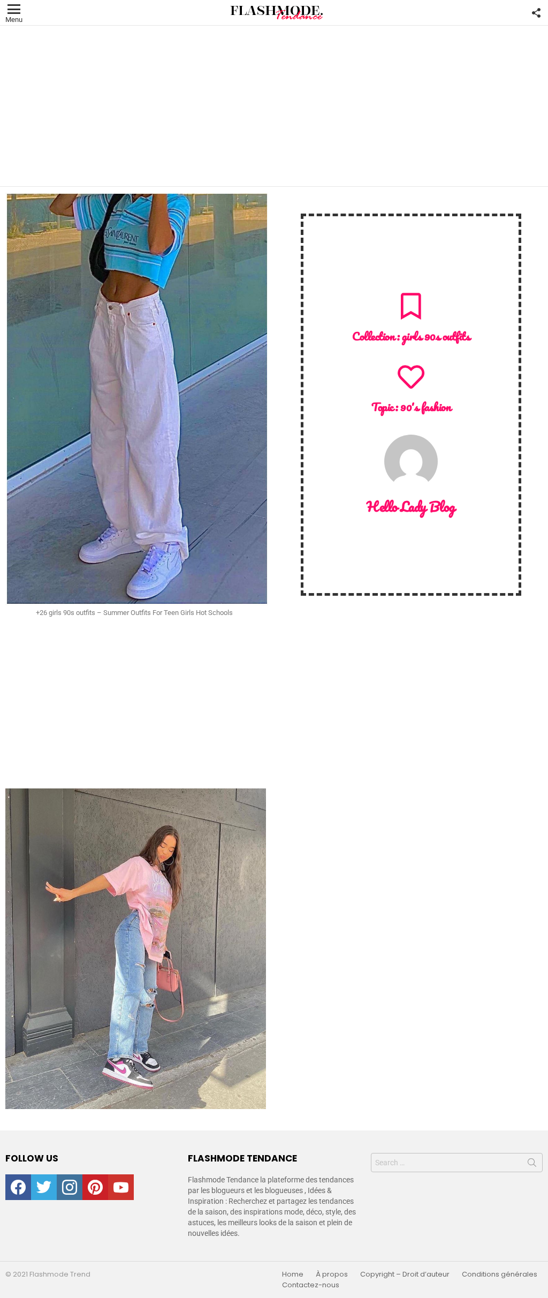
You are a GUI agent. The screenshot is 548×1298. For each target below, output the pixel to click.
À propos (332, 1274)
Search (532, 1164)
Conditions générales (499, 1274)
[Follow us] (536, 13)
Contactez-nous (310, 1285)
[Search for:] (457, 1162)
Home (292, 1274)
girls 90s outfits (436, 336)
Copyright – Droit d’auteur (405, 1274)
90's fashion (425, 406)
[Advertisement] (274, 106)
